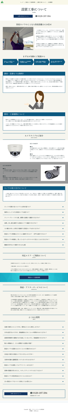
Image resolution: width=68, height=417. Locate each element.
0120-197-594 (44, 16)
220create (36, 410)
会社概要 (50, 2)
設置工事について (41, 2)
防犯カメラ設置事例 (30, 2)
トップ (21, 2)
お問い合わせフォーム (23, 16)
